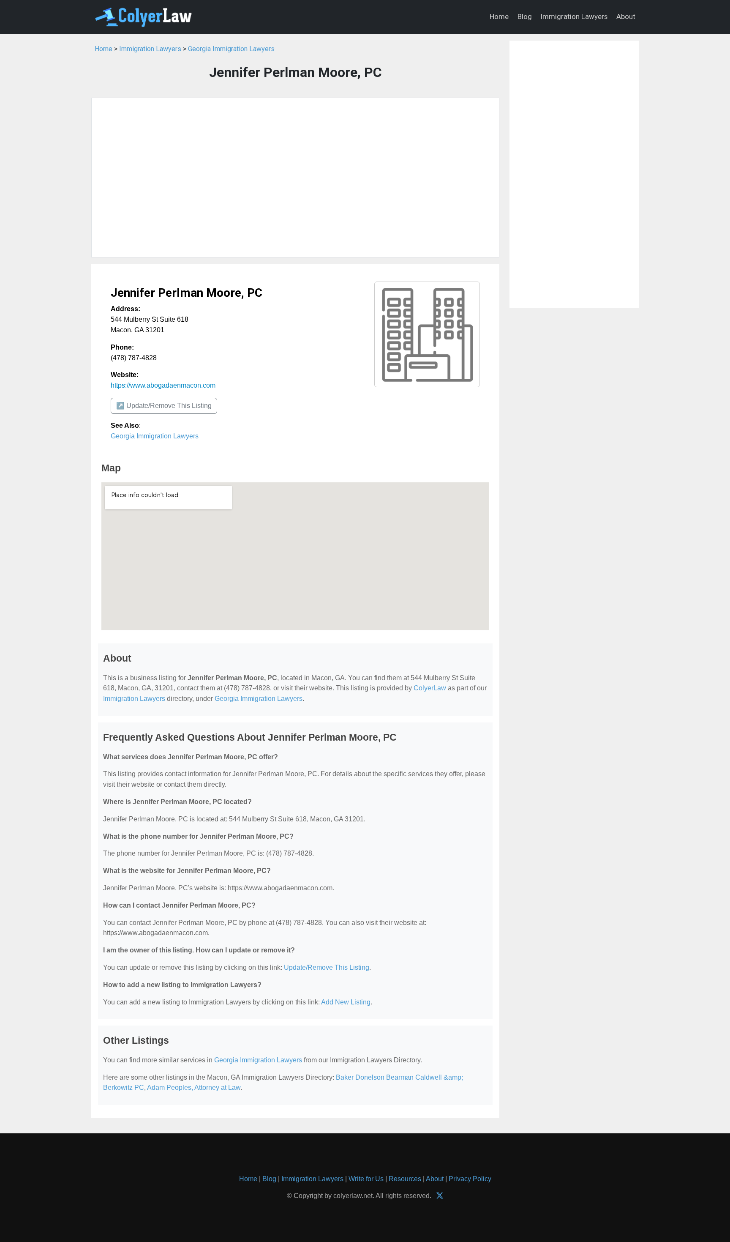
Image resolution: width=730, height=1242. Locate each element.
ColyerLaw (430, 688)
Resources (405, 1178)
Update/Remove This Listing (326, 967)
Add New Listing (345, 1002)
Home (499, 16)
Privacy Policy (470, 1178)
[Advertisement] (295, 177)
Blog (525, 16)
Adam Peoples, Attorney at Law (193, 1087)
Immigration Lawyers (574, 16)
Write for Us (366, 1178)
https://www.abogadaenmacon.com (163, 385)
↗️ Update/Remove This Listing (164, 405)
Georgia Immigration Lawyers (231, 49)
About (625, 16)
